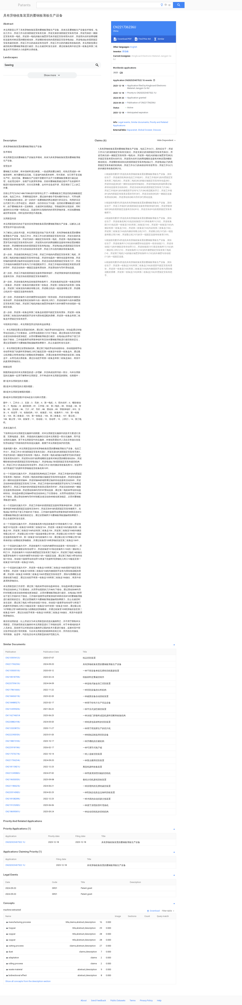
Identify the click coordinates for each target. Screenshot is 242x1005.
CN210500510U (12, 670)
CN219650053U (12, 779)
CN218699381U (12, 811)
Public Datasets (117, 1000)
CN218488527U (12, 702)
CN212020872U (12, 728)
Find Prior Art (144, 39)
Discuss (157, 130)
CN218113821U (12, 766)
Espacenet (132, 130)
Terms (132, 1000)
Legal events (124, 122)
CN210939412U (12, 657)
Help (159, 1000)
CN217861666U (12, 690)
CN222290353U (12, 734)
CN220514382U (12, 792)
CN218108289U (12, 798)
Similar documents (140, 122)
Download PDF (124, 39)
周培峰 (125, 51)
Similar (160, 39)
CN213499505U (12, 709)
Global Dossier (145, 130)
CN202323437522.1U (15, 842)
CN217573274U (12, 754)
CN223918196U (12, 747)
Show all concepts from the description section (28, 981)
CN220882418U (12, 722)
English (133, 47)
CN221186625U (12, 786)
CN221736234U (12, 760)
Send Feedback (98, 1000)
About (84, 1000)
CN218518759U (12, 677)
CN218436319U (12, 696)
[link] (18, 922)
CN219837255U (12, 741)
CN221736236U (12, 664)
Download (154, 911)
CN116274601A (12, 715)
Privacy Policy (146, 1000)
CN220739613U (12, 683)
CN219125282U (12, 805)
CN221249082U (12, 773)
